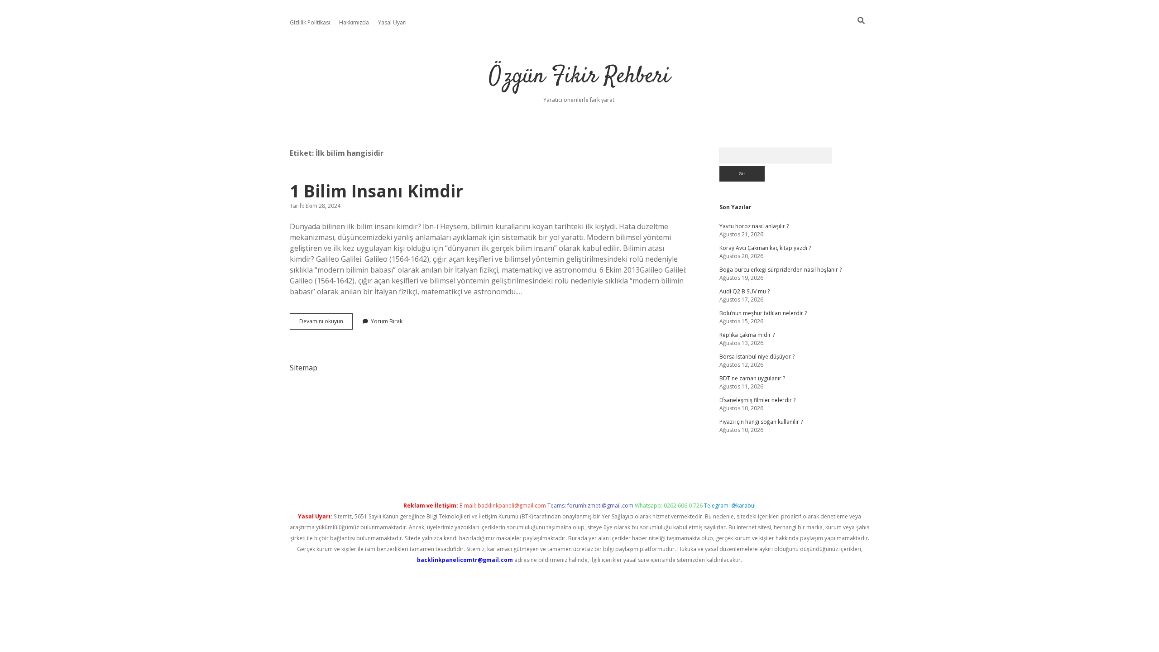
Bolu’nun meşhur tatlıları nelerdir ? (763, 313)
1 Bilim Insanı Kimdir (376, 190)
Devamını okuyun (326, 323)
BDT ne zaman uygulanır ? (752, 378)
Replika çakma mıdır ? (747, 335)
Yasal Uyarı (392, 22)
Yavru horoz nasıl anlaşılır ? (754, 226)
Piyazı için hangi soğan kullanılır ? (761, 422)
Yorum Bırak (386, 321)
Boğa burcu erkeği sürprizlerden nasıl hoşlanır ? (780, 269)
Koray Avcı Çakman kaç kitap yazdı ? (765, 248)
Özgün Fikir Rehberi (579, 76)
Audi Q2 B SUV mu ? (744, 291)
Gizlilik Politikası (310, 22)
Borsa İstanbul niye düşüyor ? (757, 356)
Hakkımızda (354, 22)
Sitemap (303, 368)
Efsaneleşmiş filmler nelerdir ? (757, 400)
